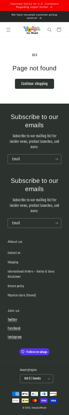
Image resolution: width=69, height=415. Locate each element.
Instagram (15, 337)
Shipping (13, 262)
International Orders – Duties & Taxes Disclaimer (31, 274)
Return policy (16, 286)
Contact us (14, 253)
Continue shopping (34, 84)
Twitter (12, 320)
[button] (8, 29)
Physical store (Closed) (22, 295)
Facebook (14, 328)
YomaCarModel (39, 407)
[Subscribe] (56, 159)
